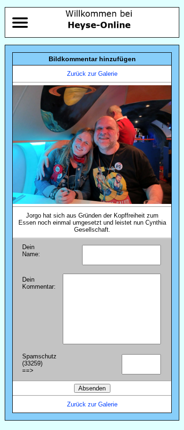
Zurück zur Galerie (92, 73)
